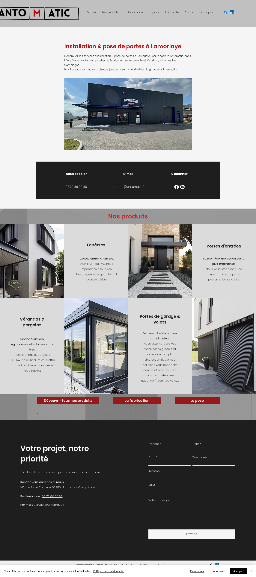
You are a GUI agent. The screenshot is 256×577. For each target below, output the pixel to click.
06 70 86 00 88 (52, 496)
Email (152, 457)
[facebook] (226, 12)
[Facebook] (176, 187)
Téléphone (199, 457)
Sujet (151, 484)
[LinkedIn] (182, 187)
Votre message (159, 500)
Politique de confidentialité (108, 571)
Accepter (238, 571)
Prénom (153, 443)
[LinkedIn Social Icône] (232, 12)
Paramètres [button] (197, 571)
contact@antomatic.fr (49, 505)
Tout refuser (217, 571)
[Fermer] (251, 571)
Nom (195, 443)
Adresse (154, 471)
